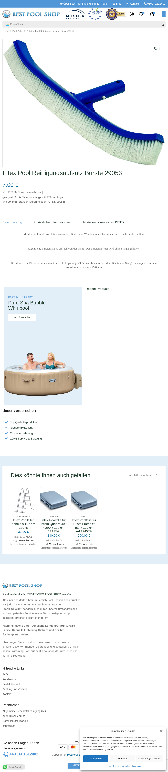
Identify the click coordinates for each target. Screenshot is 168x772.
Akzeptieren (96, 758)
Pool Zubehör (19, 31)
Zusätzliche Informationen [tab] (52, 222)
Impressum (136, 766)
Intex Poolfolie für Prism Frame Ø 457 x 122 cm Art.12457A (84, 525)
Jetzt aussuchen (22, 317)
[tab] (14, 223)
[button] (161, 731)
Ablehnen (122, 758)
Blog (118, 3)
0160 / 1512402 (156, 3)
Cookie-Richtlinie (112, 766)
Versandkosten (34, 192)
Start (7, 31)
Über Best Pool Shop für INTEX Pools (85, 3)
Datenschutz (125, 766)
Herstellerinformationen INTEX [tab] (103, 222)
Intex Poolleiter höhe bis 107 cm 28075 (23, 523)
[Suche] (162, 24)
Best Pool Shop (75, 754)
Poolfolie (54, 516)
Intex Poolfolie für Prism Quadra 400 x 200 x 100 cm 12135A (54, 525)
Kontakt (134, 3)
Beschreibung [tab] (12, 222)
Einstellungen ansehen (149, 758)
